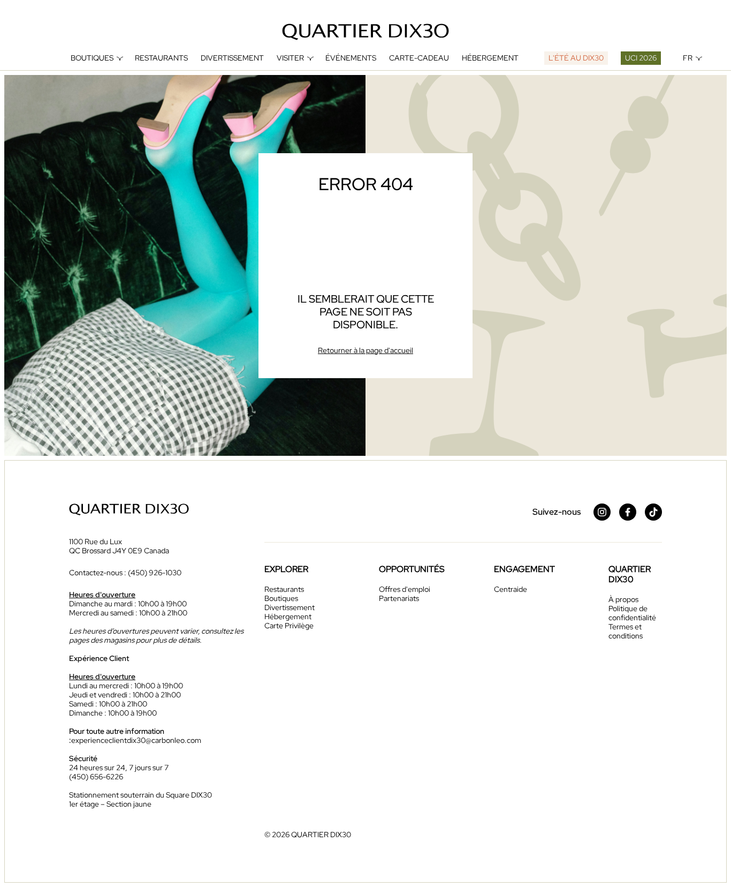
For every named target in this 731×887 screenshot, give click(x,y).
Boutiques (92, 58)
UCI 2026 (641, 58)
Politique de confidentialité (632, 613)
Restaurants (161, 58)
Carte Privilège (289, 625)
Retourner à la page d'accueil (365, 350)
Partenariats (399, 598)
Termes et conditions (625, 631)
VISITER (290, 58)
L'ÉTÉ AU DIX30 (576, 58)
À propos (623, 599)
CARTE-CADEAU (419, 58)
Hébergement (490, 58)
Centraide (510, 589)
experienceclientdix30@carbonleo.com (136, 740)
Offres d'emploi (404, 589)
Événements (350, 58)
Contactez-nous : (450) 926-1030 (125, 572)
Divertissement (232, 58)
